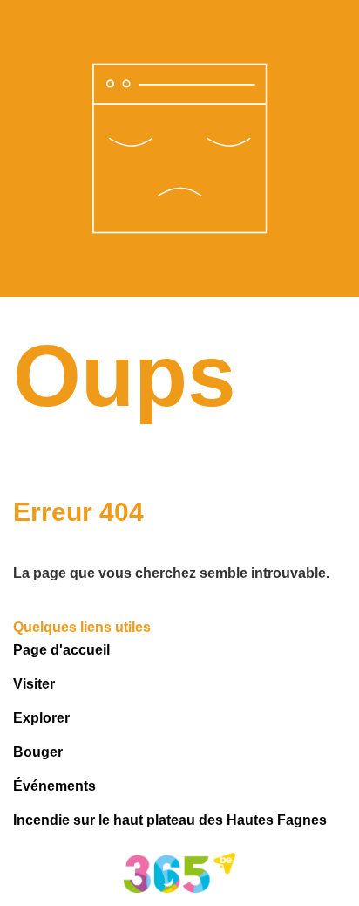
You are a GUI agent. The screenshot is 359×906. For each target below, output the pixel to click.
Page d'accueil (61, 649)
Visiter (34, 683)
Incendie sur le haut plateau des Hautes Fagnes (170, 820)
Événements (54, 786)
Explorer (41, 717)
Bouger (38, 752)
